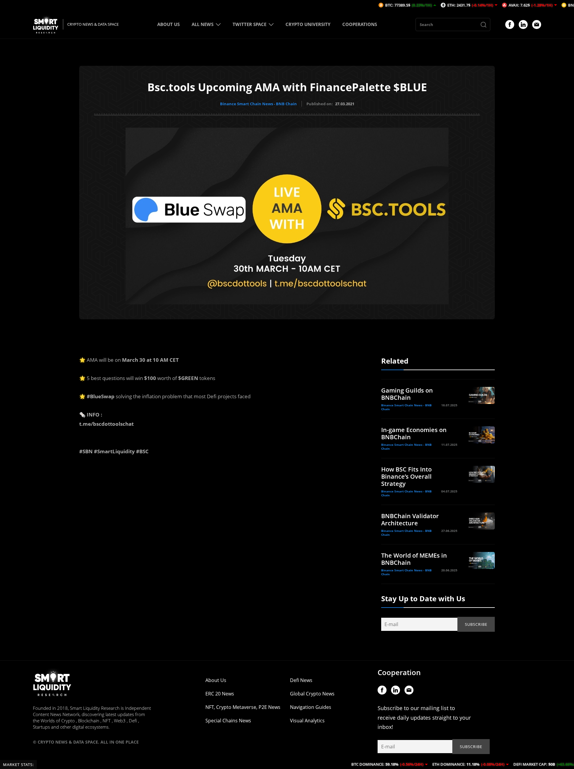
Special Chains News (228, 720)
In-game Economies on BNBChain (414, 433)
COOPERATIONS (359, 24)
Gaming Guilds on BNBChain (407, 394)
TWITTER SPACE (249, 24)
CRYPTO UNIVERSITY (308, 24)
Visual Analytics (307, 720)
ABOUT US (168, 24)
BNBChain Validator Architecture (410, 519)
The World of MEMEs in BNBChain (414, 559)
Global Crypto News (312, 693)
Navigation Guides (310, 707)
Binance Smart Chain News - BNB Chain (258, 103)
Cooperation (399, 672)
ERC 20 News (219, 693)
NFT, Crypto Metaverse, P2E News (242, 707)
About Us (215, 680)
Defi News (301, 680)
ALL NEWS (202, 24)
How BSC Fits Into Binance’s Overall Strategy (406, 476)
